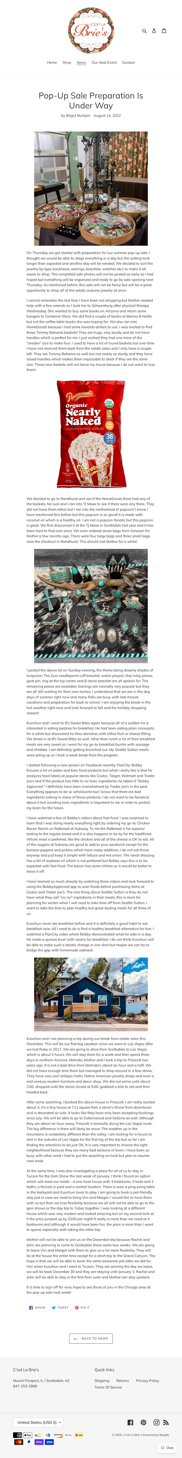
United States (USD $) (37, 1422)
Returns (122, 1380)
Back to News (94, 1338)
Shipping (102, 1380)
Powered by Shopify (156, 1435)
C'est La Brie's (132, 1435)
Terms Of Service (108, 1387)
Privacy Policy (147, 1380)
